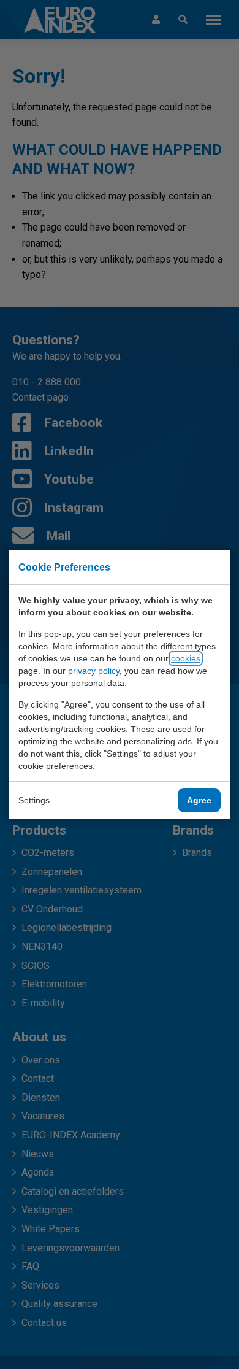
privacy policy (94, 671)
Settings (34, 800)
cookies (185, 658)
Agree (199, 800)
